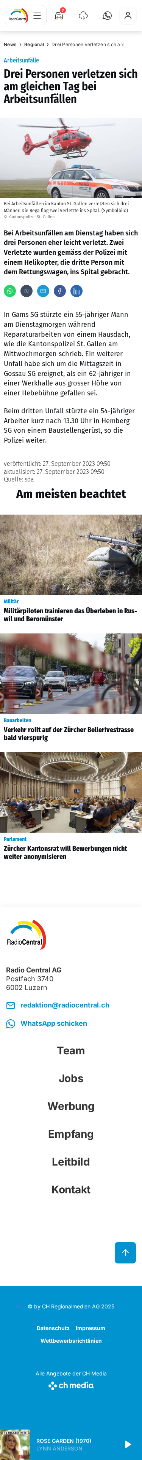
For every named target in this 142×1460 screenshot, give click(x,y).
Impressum (90, 1328)
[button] (107, 16)
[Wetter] (83, 16)
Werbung (70, 1106)
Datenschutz (53, 1328)
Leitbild (71, 1161)
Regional (34, 44)
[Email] (43, 291)
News (10, 44)
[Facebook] (60, 291)
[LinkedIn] (76, 291)
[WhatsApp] (10, 291)
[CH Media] (71, 1384)
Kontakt (71, 1189)
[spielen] (127, 1444)
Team (71, 1050)
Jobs (71, 1078)
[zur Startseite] (18, 15)
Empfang (71, 1133)
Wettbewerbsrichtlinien (71, 1340)
